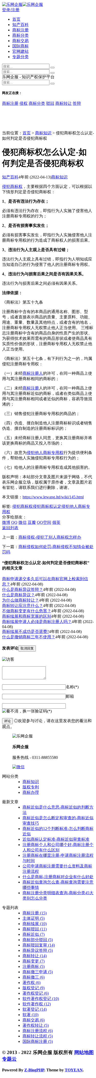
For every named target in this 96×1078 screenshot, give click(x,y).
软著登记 (35, 1009)
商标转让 (63, 103)
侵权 (23, 103)
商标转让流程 (38, 1036)
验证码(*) (43, 711)
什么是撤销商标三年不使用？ (28, 637)
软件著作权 (37, 1004)
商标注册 (20, 30)
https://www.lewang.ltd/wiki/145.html (53, 497)
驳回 (50, 103)
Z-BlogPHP (34, 1070)
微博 (6, 522)
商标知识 (43, 133)
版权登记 (34, 988)
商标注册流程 (38, 1031)
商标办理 (31, 792)
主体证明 (34, 918)
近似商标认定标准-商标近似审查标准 (56, 839)
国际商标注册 (38, 1041)
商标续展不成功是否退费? (25, 631)
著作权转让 (36, 1025)
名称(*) (72, 687)
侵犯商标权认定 (47, 506)
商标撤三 (34, 977)
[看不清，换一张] (18, 711)
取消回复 (27, 648)
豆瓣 (32, 522)
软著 (30, 1014)
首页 (16, 19)
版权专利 (31, 787)
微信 (22, 522)
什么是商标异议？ (18, 595)
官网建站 (20, 51)
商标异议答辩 (38, 950)
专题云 (9, 1059)
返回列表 (10, 528)
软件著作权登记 (41, 998)
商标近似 (34, 934)
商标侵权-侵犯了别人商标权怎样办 (49, 537)
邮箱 (70, 696)
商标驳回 (35, 929)
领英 (56, 522)
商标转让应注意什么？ (22, 605)
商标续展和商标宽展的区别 (26, 616)
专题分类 (20, 57)
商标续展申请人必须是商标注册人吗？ (37, 621)
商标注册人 (33, 373)
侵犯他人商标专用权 (45, 452)
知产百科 (20, 24)
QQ (14, 522)
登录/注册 (10, 10)
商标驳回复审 (39, 945)
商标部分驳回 (38, 940)
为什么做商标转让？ (20, 600)
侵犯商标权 (12, 186)
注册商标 (34, 966)
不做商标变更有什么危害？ (26, 611)
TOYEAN (74, 1070)
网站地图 (84, 1052)
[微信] (18, 767)
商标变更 (34, 961)
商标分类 (20, 35)
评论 (7, 721)
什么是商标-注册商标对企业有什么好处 (58, 877)
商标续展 (35, 923)
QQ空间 (44, 522)
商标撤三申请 (38, 972)
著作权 (31, 982)
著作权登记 (36, 993)
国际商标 (20, 46)
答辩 (77, 103)
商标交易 (20, 40)
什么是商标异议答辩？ (22, 589)
